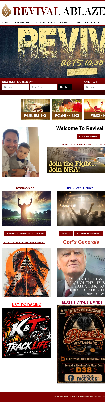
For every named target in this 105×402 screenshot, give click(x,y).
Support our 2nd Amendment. (88, 233)
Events (64, 22)
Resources (66, 233)
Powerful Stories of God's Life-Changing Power (25, 233)
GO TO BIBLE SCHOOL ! (89, 22)
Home (5, 22)
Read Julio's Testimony (88, 136)
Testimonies (24, 188)
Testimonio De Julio (44, 22)
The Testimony (20, 22)
